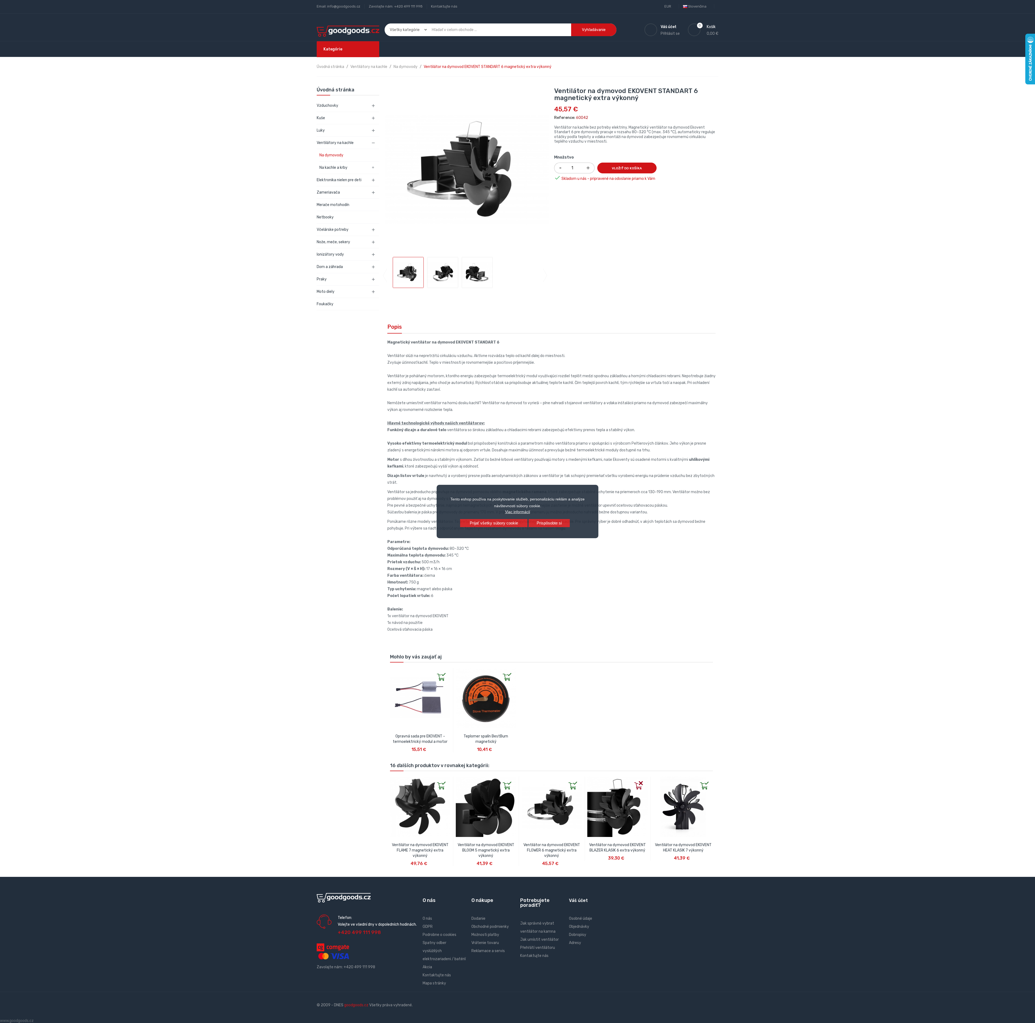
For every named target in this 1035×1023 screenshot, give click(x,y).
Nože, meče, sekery (333, 242)
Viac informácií (517, 512)
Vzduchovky (327, 105)
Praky (322, 279)
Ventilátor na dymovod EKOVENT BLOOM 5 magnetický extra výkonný (486, 850)
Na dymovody (331, 155)
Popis (394, 327)
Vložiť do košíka (627, 168)
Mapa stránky (434, 983)
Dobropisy (577, 934)
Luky (321, 130)
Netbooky (325, 217)
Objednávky (579, 926)
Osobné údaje (580, 918)
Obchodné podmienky (490, 926)
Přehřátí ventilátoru (537, 947)
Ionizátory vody (330, 254)
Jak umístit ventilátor (539, 939)
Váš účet (578, 900)
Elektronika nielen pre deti (339, 180)
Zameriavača (328, 192)
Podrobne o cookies (439, 934)
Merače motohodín (333, 204)
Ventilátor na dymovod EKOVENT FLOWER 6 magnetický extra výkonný (551, 850)
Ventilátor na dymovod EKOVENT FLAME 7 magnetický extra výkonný (420, 850)
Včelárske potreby (333, 229)
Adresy (575, 942)
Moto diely (325, 291)
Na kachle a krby (333, 167)
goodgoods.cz (356, 1005)
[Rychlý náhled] (394, 672)
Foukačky (325, 304)
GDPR (428, 926)
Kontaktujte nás (444, 6)
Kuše (321, 118)
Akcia (427, 967)
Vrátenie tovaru (485, 942)
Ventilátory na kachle (335, 142)
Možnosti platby (485, 934)
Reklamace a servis (488, 951)
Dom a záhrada (330, 267)
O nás (427, 918)
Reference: (564, 117)
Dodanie (478, 918)
